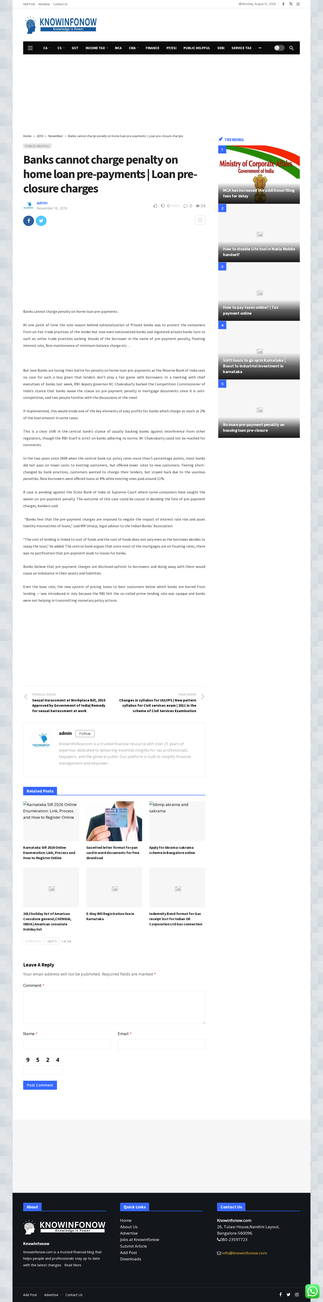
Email (125, 1033)
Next (51, 941)
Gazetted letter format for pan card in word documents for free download (112, 852)
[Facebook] (283, 4)
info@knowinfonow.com (244, 1253)
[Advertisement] (205, 24)
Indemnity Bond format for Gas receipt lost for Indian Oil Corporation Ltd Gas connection (175, 918)
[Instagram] (298, 4)
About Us (129, 1226)
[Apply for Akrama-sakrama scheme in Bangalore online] (177, 821)
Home (125, 1220)
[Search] (291, 48)
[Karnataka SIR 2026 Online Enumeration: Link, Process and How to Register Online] (51, 821)
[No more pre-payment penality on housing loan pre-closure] (259, 409)
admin (42, 202)
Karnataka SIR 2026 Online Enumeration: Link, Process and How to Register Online (49, 852)
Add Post (128, 1252)
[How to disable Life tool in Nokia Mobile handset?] (259, 233)
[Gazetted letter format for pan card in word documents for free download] (114, 821)
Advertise (129, 1233)
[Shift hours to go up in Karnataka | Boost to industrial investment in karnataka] (259, 350)
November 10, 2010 (52, 208)
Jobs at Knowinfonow (139, 1239)
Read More (72, 1265)
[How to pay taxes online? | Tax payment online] (259, 291)
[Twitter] (289, 1294)
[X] (291, 4)
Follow (85, 733)
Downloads (130, 1259)
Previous (34, 941)
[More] (260, 47)
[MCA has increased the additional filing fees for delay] (259, 174)
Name (30, 1033)
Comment (34, 985)
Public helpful (37, 146)
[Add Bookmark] (200, 220)
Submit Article (133, 1246)
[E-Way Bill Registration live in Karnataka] (114, 887)
